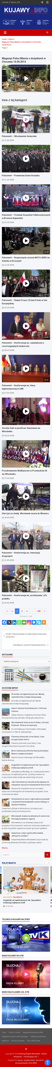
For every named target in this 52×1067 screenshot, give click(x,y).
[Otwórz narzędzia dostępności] (48, 1062)
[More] (44, 622)
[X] (9, 622)
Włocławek (7, 897)
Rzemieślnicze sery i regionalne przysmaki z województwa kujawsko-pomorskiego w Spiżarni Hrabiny (30, 802)
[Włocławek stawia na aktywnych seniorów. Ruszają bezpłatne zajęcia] (6, 819)
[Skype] (39, 622)
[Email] (24, 622)
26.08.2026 (9, 906)
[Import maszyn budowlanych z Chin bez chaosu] (6, 712)
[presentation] (44, 863)
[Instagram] (29, 622)
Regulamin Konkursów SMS (33, 1032)
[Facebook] (4, 622)
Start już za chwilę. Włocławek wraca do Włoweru (25, 513)
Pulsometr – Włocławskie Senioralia (19, 136)
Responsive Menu (42, 2)
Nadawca (5, 1040)
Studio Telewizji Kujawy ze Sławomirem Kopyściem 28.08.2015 (26, 635)
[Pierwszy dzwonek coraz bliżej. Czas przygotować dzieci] (6, 740)
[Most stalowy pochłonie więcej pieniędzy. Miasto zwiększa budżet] (6, 754)
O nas (4, 1032)
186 (39, 611)
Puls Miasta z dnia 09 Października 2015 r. (29, 645)
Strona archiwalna (18, 1040)
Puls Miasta (17, 897)
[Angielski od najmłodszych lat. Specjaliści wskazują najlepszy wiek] (6, 768)
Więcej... (5, 848)
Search (47, 855)
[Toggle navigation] (5, 32)
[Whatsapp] (19, 622)
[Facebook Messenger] (34, 622)
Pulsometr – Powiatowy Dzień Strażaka (21, 175)
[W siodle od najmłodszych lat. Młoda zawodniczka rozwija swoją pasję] (6, 698)
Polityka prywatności (38, 1036)
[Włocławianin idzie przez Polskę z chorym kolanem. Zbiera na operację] (6, 726)
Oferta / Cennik (14, 1032)
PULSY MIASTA (9, 863)
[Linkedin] (14, 622)
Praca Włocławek (33, 1040)
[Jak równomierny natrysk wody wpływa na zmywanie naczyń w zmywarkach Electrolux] (6, 785)
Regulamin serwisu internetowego (15, 1036)
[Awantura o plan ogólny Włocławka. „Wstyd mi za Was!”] (6, 836)
